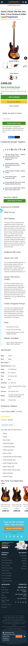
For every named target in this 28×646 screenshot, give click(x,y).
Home (2, 9)
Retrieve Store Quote (7, 568)
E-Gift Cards (5, 590)
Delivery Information (7, 560)
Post (18, 137)
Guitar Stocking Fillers (9, 459)
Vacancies (4, 607)
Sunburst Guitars (8, 476)
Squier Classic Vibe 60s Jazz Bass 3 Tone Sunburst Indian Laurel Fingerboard (12, 157)
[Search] (23, 2)
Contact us (4, 557)
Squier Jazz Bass (8, 473)
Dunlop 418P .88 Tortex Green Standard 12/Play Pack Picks (13, 183)
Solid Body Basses (8, 443)
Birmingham (23, 555)
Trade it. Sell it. (5, 592)
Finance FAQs (5, 570)
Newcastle (23, 568)
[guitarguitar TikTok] (17, 536)
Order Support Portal (7, 562)
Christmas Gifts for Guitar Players (12, 456)
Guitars (11, 9)
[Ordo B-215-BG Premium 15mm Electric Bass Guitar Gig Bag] (8, 149)
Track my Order (6, 565)
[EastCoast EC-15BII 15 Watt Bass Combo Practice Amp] (24, 149)
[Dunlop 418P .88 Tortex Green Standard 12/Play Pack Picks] (20, 149)
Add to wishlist (14, 106)
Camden (24, 558)
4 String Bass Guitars (9, 446)
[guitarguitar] (14, 2)
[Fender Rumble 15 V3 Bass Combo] (12, 149)
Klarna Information (6, 578)
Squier (6, 9)
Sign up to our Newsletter (14, 528)
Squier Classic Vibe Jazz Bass (11, 469)
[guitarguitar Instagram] (14, 536)
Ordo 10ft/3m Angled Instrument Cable (10, 177)
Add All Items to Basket (14, 200)
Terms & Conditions (7, 575)
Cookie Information (6, 573)
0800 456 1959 (22, 587)
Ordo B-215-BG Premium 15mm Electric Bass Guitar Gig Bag (12, 165)
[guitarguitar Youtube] (21, 536)
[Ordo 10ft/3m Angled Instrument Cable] (16, 149)
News (3, 595)
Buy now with (14, 102)
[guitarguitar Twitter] (10, 536)
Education (4, 597)
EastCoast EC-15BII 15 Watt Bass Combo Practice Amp (12, 188)
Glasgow (24, 566)
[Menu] (4, 2)
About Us (4, 587)
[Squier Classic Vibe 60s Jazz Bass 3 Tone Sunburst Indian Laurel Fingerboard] (11, 77)
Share (12, 137)
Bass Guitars (18, 9)
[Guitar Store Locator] (14, 545)
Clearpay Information (7, 580)
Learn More (6, 640)
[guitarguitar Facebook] (6, 536)
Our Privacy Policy (6, 604)
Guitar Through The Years (10, 463)
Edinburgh (23, 560)
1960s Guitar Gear (8, 450)
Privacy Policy (12, 531)
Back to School (7, 453)
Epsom (25, 563)
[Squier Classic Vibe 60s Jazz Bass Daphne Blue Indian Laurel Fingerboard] (16, 77)
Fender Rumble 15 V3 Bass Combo (12, 171)
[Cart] (26, 2)
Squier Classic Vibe (8, 466)
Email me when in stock (14, 123)
